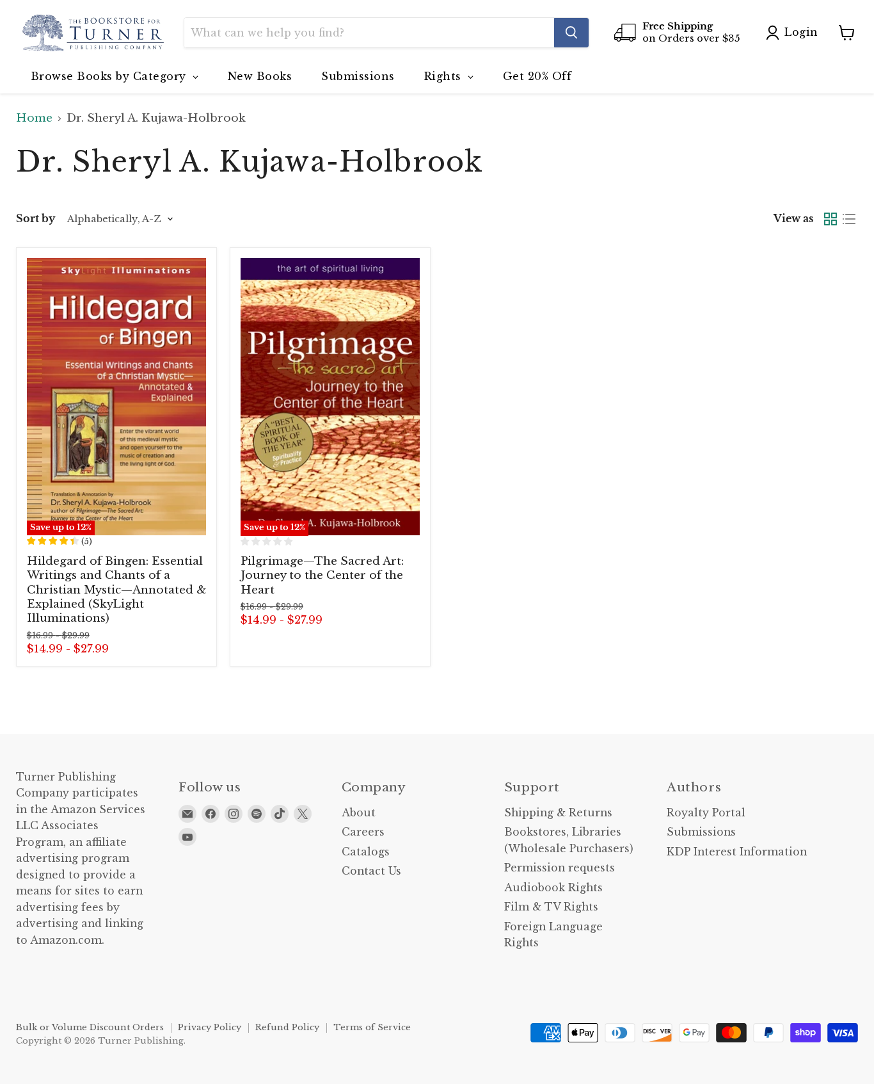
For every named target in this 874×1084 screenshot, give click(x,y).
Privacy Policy (209, 1027)
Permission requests (559, 868)
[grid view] (831, 219)
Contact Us (371, 871)
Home (34, 118)
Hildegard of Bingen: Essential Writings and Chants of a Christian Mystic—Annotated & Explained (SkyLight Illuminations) (116, 589)
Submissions (701, 832)
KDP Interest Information (737, 852)
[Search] (571, 32)
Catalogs (366, 852)
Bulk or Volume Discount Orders (90, 1027)
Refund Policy (287, 1027)
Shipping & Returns (558, 813)
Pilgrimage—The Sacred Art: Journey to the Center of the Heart (322, 575)
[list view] (849, 219)
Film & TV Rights (551, 907)
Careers (363, 832)
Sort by (35, 219)
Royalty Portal (706, 813)
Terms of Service (372, 1027)
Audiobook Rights (553, 888)
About (359, 813)
